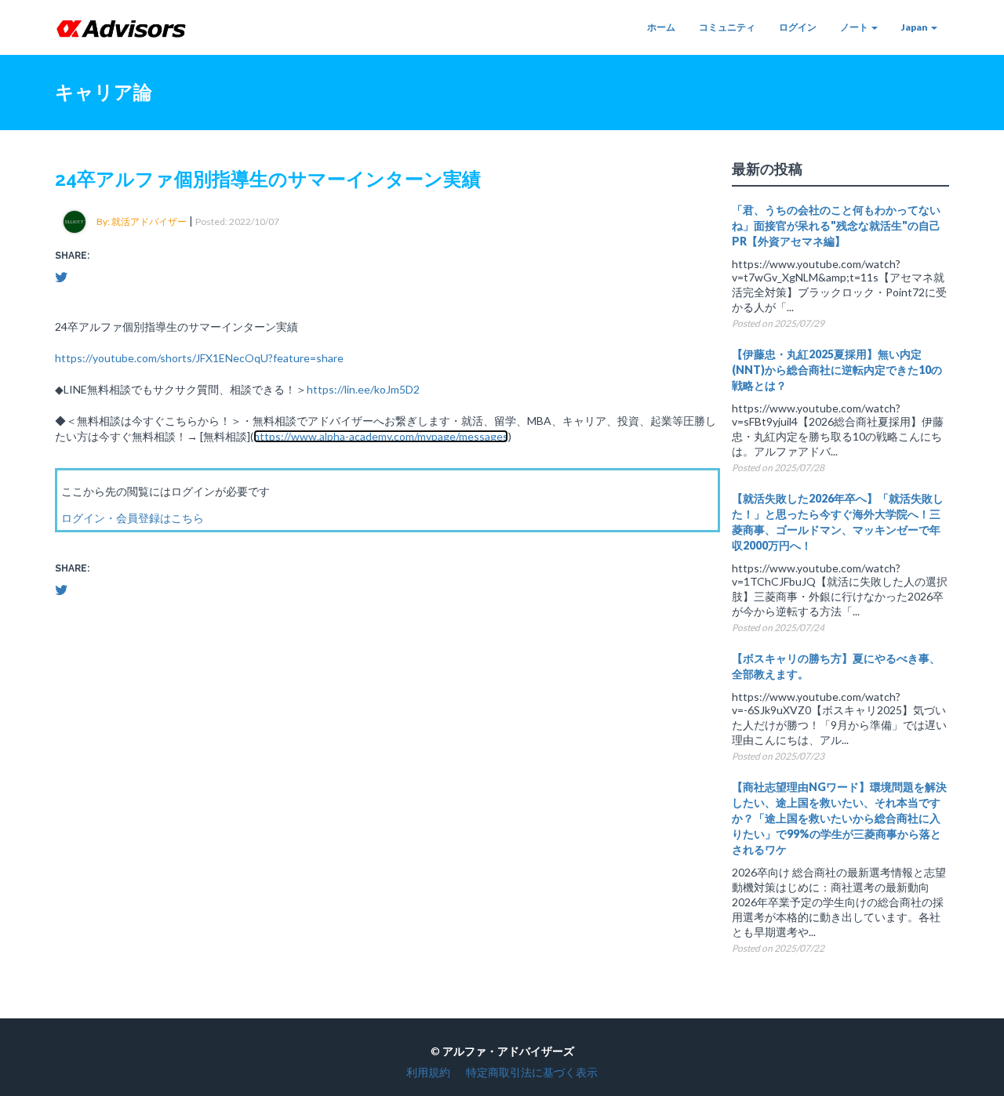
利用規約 (428, 1072)
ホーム (661, 27)
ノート (855, 27)
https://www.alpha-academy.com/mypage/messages (380, 436)
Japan (915, 27)
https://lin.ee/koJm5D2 (363, 389)
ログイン (798, 27)
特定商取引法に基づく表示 (532, 1072)
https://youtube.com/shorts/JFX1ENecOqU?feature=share (199, 358)
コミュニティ (727, 27)
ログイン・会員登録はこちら (132, 517)
